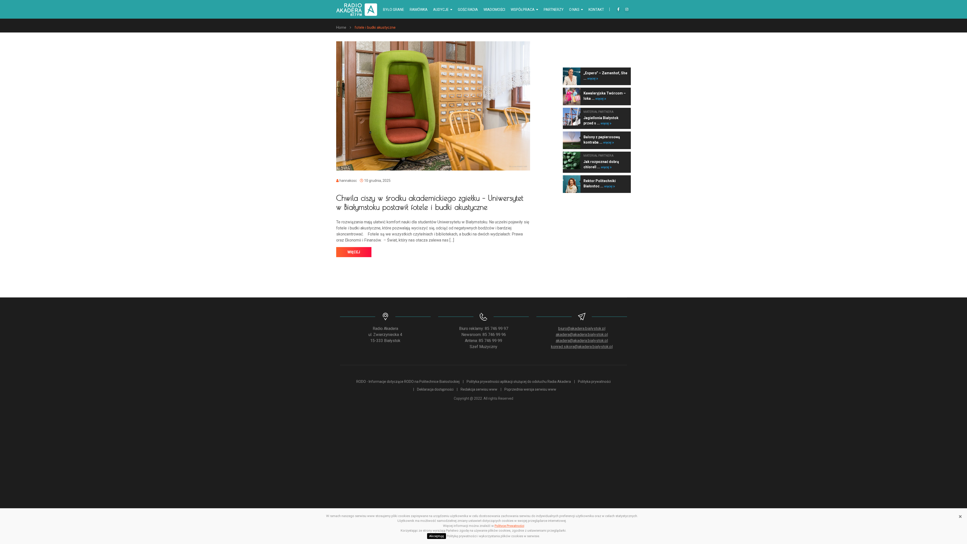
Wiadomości (494, 10)
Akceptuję (436, 536)
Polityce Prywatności (509, 526)
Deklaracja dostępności (435, 389)
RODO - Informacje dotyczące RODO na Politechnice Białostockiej (408, 382)
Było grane (393, 10)
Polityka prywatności (594, 382)
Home (341, 27)
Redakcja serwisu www (479, 389)
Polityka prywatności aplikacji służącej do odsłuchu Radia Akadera (519, 382)
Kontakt (596, 10)
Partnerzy (554, 10)
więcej (354, 252)
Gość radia (468, 10)
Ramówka (419, 10)
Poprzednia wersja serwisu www (530, 389)
